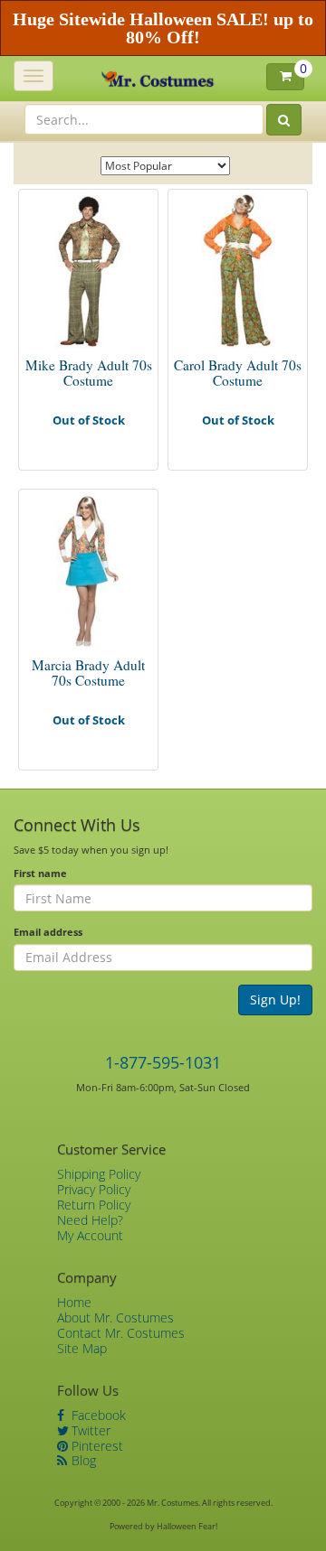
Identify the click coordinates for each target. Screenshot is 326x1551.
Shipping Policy (98, 1173)
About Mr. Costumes (115, 1317)
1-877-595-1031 (163, 1062)
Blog (82, 1460)
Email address (48, 932)
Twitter (89, 1430)
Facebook (97, 1415)
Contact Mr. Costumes (121, 1332)
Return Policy (93, 1204)
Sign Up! (275, 999)
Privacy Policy (93, 1189)
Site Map (82, 1348)
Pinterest (95, 1445)
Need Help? (90, 1220)
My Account (90, 1235)
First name (40, 873)
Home (74, 1302)
